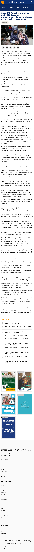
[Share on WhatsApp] (3, 47)
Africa (2, 485)
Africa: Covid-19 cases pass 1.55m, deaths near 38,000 (17, 361)
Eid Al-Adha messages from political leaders (16, 335)
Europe (3, 494)
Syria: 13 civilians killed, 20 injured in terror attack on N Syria (16, 348)
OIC (2, 508)
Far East (3, 497)
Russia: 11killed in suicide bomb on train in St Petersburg (17, 352)
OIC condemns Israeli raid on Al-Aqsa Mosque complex (17, 339)
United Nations (4, 520)
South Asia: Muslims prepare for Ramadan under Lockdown (18, 327)
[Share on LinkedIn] (10, 47)
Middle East (4, 499)
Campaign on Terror (6, 490)
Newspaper (13, 7)
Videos (2, 474)
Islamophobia (26, 7)
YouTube (3, 536)
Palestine (3, 510)
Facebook (3, 529)
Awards (3, 476)
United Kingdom (5, 517)
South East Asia (4, 515)
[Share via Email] (18, 47)
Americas (3, 487)
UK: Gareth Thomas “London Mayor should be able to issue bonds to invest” (17, 322)
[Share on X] (14, 47)
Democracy (4, 492)
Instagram (3, 533)
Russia (2, 513)
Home (2, 469)
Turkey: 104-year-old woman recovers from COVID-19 (16, 357)
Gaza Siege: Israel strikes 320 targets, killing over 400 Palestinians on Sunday (17, 331)
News (3, 7)
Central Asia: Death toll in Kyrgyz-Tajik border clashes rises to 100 (17, 343)
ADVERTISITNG (4, 471)
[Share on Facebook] (7, 47)
